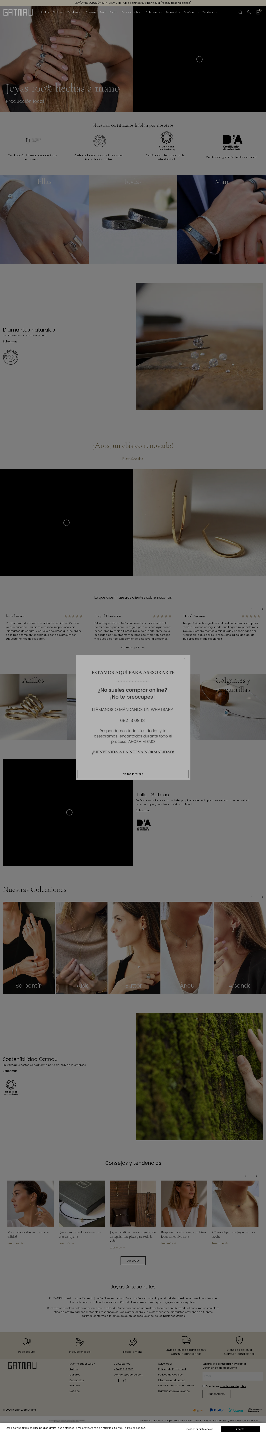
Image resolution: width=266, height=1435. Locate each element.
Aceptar (240, 1429)
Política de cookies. (134, 1428)
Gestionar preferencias (199, 1429)
